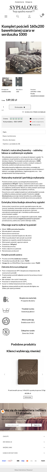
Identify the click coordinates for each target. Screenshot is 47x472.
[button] (6, 16)
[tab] (23, 132)
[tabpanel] (23, 219)
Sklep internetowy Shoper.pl (23, 470)
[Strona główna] (23, 9)
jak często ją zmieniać (13, 288)
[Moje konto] (29, 16)
